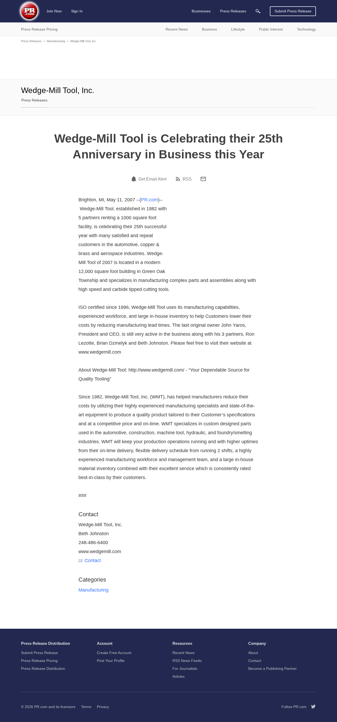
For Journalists (184, 668)
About (253, 653)
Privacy (103, 707)
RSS (187, 179)
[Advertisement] (168, 60)
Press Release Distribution (43, 668)
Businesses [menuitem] (201, 11)
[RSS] (179, 179)
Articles (178, 676)
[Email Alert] (134, 179)
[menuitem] (258, 11)
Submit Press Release (293, 11)
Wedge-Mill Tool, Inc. (83, 41)
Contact (93, 560)
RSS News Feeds (187, 660)
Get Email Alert (152, 179)
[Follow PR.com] (311, 707)
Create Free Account (114, 653)
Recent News (183, 653)
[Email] (203, 179)
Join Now (54, 11)
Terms (86, 707)
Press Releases (31, 41)
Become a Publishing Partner (272, 668)
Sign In (77, 11)
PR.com (149, 199)
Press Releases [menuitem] (233, 11)
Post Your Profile (111, 660)
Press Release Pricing (39, 660)
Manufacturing (56, 41)
